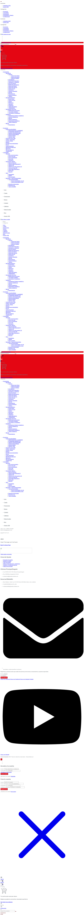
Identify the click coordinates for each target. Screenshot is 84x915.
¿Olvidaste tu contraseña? (6, 772)
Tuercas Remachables (13, 179)
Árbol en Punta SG (12, 162)
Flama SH (10, 171)
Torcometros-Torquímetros (14, 113)
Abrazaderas (11, 174)
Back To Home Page (6, 545)
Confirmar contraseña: (5, 787)
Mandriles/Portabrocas (11, 147)
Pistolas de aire (11, 88)
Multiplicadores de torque (14, 110)
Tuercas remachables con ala (17, 180)
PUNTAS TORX (11, 137)
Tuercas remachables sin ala (17, 182)
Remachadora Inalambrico (14, 120)
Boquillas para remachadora (12, 143)
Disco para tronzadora (13, 155)
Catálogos (6, 206)
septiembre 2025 (6, 5)
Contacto (6, 203)
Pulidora (10, 101)
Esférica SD (10, 170)
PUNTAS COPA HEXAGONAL (14, 133)
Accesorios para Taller (11, 138)
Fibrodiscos (10, 160)
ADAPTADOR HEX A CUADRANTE (15, 130)
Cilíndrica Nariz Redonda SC (14, 164)
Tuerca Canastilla (12, 186)
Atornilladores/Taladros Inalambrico (16, 115)
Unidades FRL (9, 151)
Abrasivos (8, 153)
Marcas (5, 199)
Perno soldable (11, 177)
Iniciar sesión (4, 773)
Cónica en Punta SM (12, 168)
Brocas (7, 144)
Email (2, 675)
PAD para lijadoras (10, 150)
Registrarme (4, 789)
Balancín (7, 142)
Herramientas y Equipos (8, 15)
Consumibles (6, 12)
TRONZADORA (11, 108)
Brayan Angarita (37, 756)
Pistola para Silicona (12, 87)
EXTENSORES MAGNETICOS (14, 131)
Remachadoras (11, 93)
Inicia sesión (13, 791)
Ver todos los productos (7, 68)
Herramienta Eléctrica (10, 97)
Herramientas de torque (11, 109)
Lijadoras (10, 74)
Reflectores (10, 102)
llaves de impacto (12, 83)
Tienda (5, 193)
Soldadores (10, 105)
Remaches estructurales (13, 184)
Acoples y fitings (9, 140)
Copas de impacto (10, 146)
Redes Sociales (7, 209)
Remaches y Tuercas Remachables (13, 178)
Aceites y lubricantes (10, 139)
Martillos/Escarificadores (13, 84)
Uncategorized (6, 16)
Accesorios (5, 11)
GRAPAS (10, 175)
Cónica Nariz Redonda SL (13, 169)
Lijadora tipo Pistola (15, 75)
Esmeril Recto (11, 99)
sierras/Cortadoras (12, 95)
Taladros (10, 96)
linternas (10, 118)
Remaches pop (11, 185)
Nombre (2, 674)
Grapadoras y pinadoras (13, 82)
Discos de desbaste (12, 157)
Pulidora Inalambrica (12, 119)
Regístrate (13, 776)
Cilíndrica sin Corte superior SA (15, 166)
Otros (7, 173)
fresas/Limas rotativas (10, 161)
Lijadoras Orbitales (15, 78)
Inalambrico (8, 114)
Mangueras (8, 148)
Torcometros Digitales (13, 111)
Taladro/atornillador (12, 106)
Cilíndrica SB (11, 165)
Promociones (7, 196)
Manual (7, 123)
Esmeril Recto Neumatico (13, 80)
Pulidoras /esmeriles (12, 91)
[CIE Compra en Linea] (6, 34)
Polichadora (11, 89)
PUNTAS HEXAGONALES (13, 134)
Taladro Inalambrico (12, 122)
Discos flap (10, 159)
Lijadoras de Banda (15, 77)
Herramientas (6, 14)
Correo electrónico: (5, 783)
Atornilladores (11, 79)
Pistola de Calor (11, 100)
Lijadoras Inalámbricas (13, 117)
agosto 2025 (6, 6)
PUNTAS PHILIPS (12, 135)
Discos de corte (11, 156)
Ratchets (10, 92)
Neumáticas (8, 73)
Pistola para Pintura (12, 86)
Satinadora (10, 104)
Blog (5, 212)
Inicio (5, 189)
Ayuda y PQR (7, 216)
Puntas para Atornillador (11, 129)
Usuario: (2, 769)
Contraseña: (3, 770)
